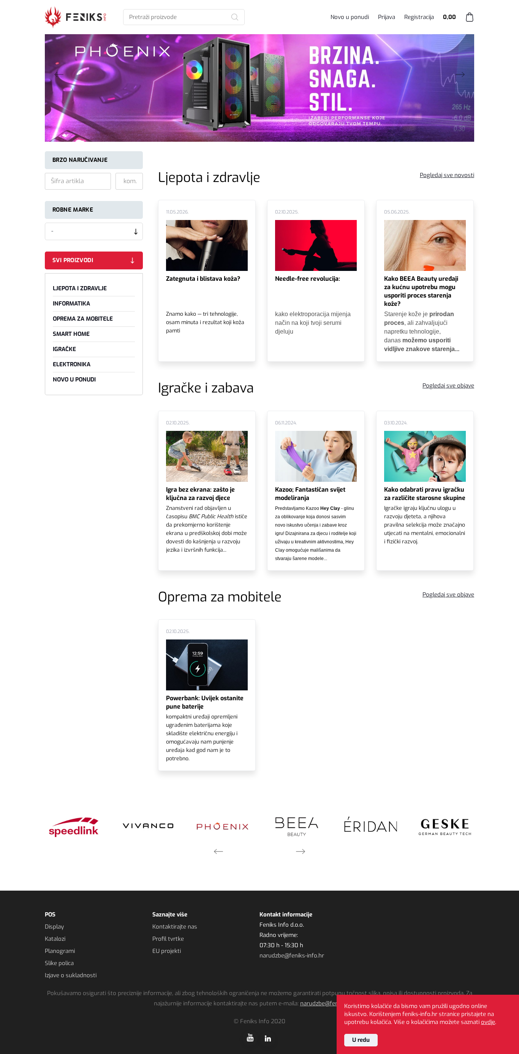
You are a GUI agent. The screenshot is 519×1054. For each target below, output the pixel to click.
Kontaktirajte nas (174, 927)
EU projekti (166, 951)
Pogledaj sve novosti (447, 175)
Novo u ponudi (350, 17)
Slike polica (59, 963)
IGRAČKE (64, 349)
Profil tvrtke (168, 939)
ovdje (488, 1022)
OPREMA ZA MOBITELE (83, 319)
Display (54, 927)
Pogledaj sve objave (448, 385)
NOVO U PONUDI (74, 379)
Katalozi (55, 939)
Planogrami (60, 951)
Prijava (386, 17)
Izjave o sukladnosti (71, 975)
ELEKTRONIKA (71, 364)
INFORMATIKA (71, 303)
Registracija (419, 17)
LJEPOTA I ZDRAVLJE (80, 288)
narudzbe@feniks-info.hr (292, 955)
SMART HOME (71, 334)
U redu (361, 1040)
